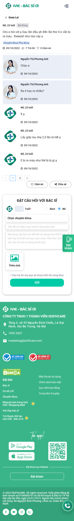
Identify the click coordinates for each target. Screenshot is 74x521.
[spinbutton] (19, 209)
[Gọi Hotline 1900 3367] (67, 506)
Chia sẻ (62, 184)
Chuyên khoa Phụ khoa (16, 42)
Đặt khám (37, 476)
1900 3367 (15, 333)
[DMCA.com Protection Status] (12, 372)
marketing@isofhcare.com (25, 340)
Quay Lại (14, 17)
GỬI (37, 282)
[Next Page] (27, 178)
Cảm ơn (39, 184)
